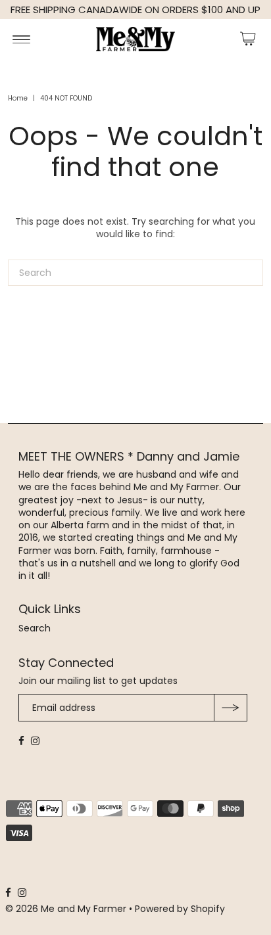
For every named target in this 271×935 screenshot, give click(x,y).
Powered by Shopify (180, 908)
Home (18, 98)
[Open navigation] (21, 39)
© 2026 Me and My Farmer (67, 908)
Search (34, 628)
